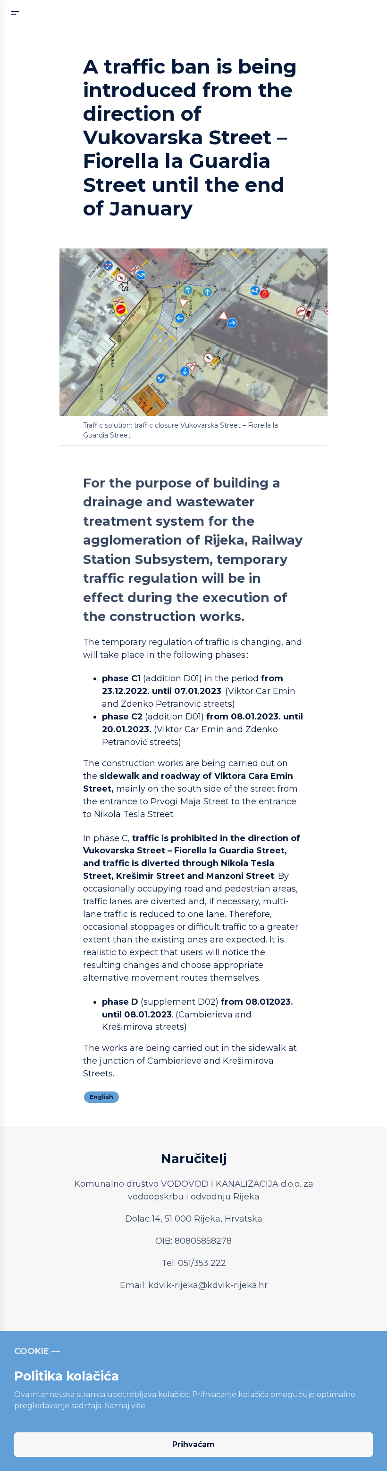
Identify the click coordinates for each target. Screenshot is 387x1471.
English (101, 1096)
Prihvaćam (193, 1444)
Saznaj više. (126, 1405)
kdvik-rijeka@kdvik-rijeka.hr (208, 1285)
